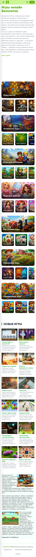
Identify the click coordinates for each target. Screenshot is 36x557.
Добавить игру (8, 549)
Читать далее (5, 55)
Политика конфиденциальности (23, 549)
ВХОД (32, 2)
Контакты (18, 554)
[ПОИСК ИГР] (27, 2)
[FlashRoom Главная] (7, 2)
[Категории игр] (3, 2)
